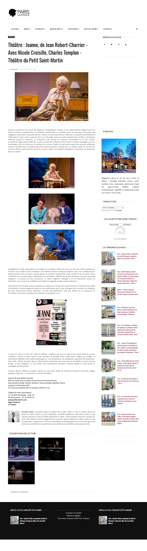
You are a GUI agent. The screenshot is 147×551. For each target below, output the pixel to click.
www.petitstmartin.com (17, 400)
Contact (107, 29)
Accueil (15, 29)
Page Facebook (14, 402)
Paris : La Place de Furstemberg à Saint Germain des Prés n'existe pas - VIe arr (128, 381)
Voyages (39, 29)
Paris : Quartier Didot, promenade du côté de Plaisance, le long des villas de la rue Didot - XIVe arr (127, 256)
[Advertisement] (97, 8)
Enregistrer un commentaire (19, 492)
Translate (118, 210)
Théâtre (11, 37)
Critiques (73, 29)
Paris (26, 29)
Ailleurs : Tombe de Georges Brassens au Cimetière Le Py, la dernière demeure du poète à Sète (127, 292)
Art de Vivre (90, 29)
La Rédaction (14, 69)
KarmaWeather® (123, 239)
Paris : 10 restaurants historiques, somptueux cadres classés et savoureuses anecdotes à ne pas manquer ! (127, 399)
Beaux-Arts (56, 29)
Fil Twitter (12, 405)
